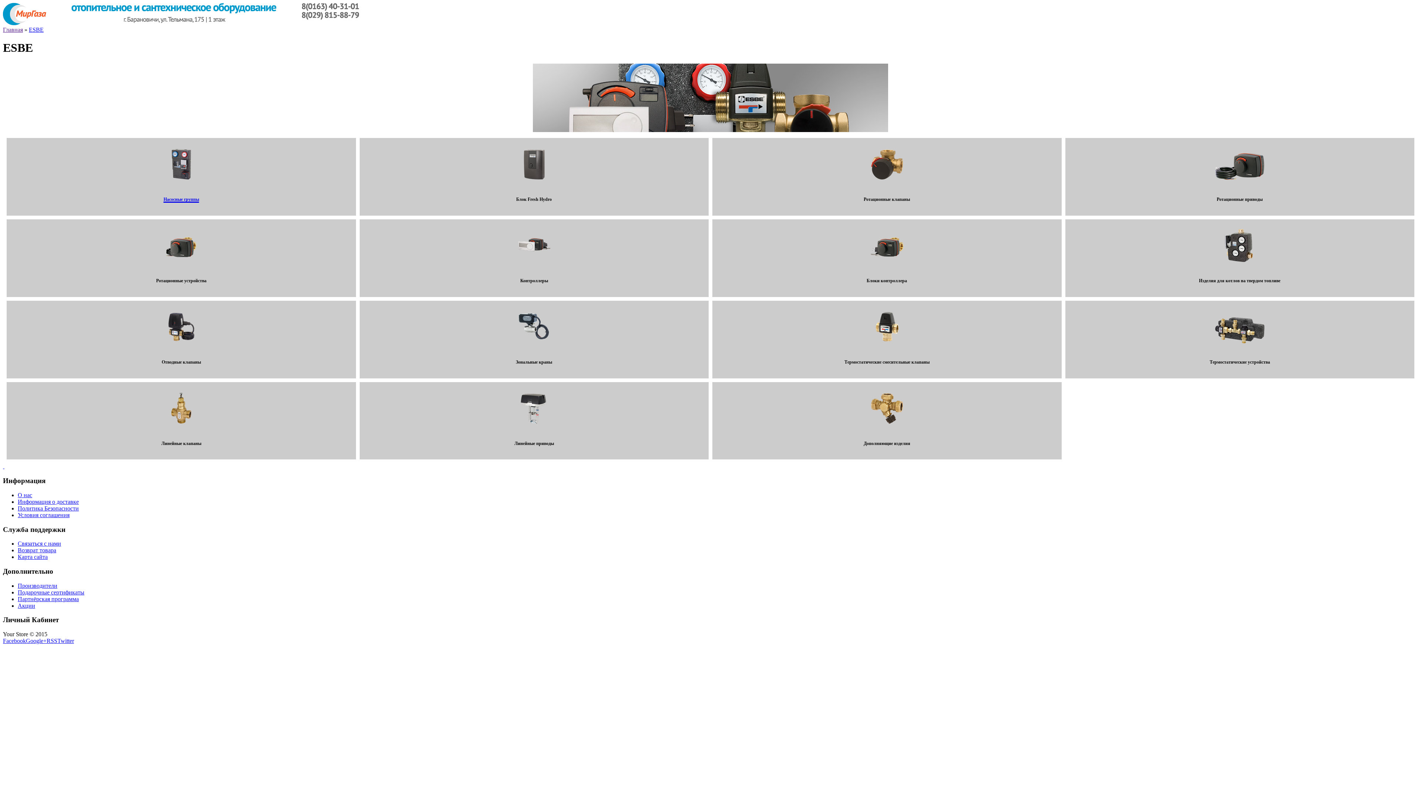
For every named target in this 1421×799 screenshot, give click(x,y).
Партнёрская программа (48, 599)
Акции (26, 606)
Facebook (14, 641)
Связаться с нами (39, 543)
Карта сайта (33, 557)
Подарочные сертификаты (51, 592)
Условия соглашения (44, 515)
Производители (37, 586)
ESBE (36, 30)
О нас (25, 495)
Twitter (65, 641)
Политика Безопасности (48, 508)
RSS (52, 641)
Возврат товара (37, 550)
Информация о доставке (48, 502)
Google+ (36, 641)
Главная (13, 30)
